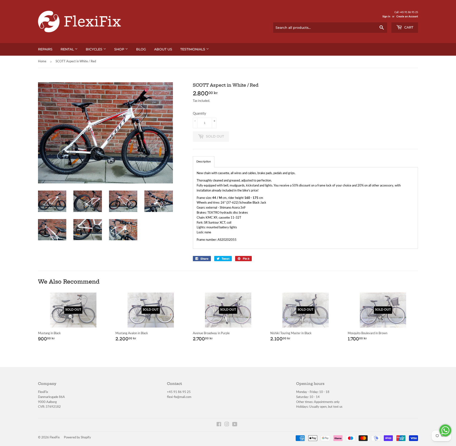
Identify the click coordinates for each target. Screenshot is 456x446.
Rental (68, 49)
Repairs (45, 49)
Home (42, 61)
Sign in (386, 16)
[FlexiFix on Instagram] (226, 425)
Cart (408, 27)
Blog (141, 49)
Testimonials (193, 49)
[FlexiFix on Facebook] (218, 425)
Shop (119, 49)
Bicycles (94, 49)
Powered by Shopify (77, 437)
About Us (163, 49)
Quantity (199, 113)
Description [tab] (203, 161)
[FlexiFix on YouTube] (234, 425)
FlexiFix (55, 437)
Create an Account (407, 16)
